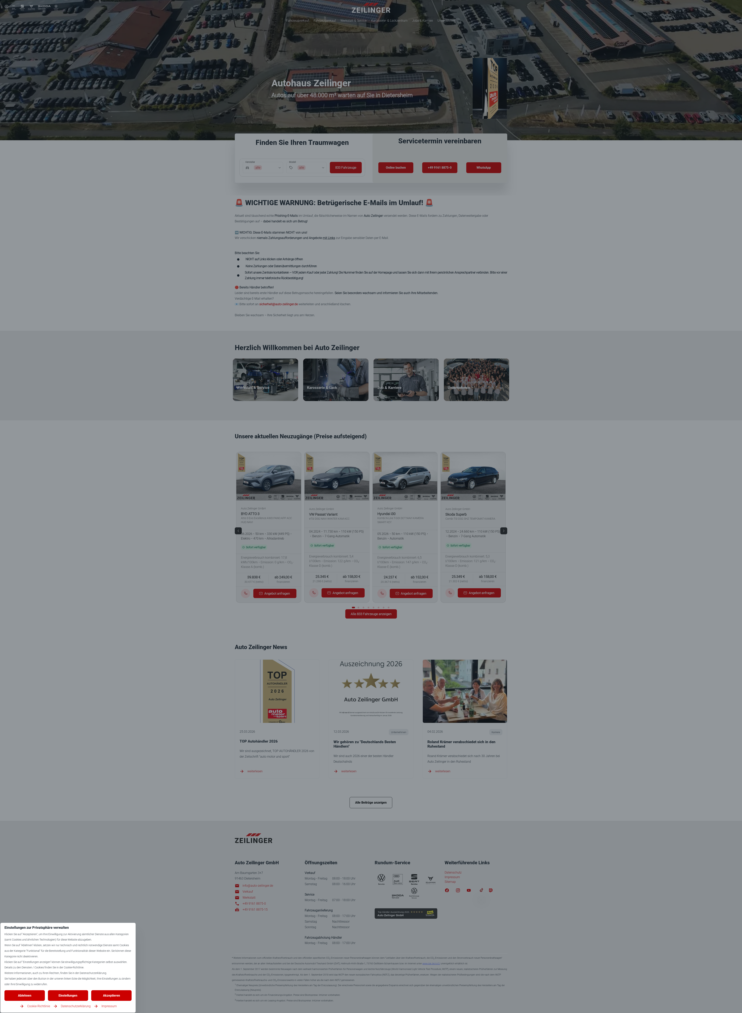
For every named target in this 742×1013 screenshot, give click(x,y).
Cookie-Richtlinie (38, 1006)
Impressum (109, 1006)
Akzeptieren (111, 995)
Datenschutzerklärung (76, 1006)
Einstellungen (68, 995)
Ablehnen (24, 995)
